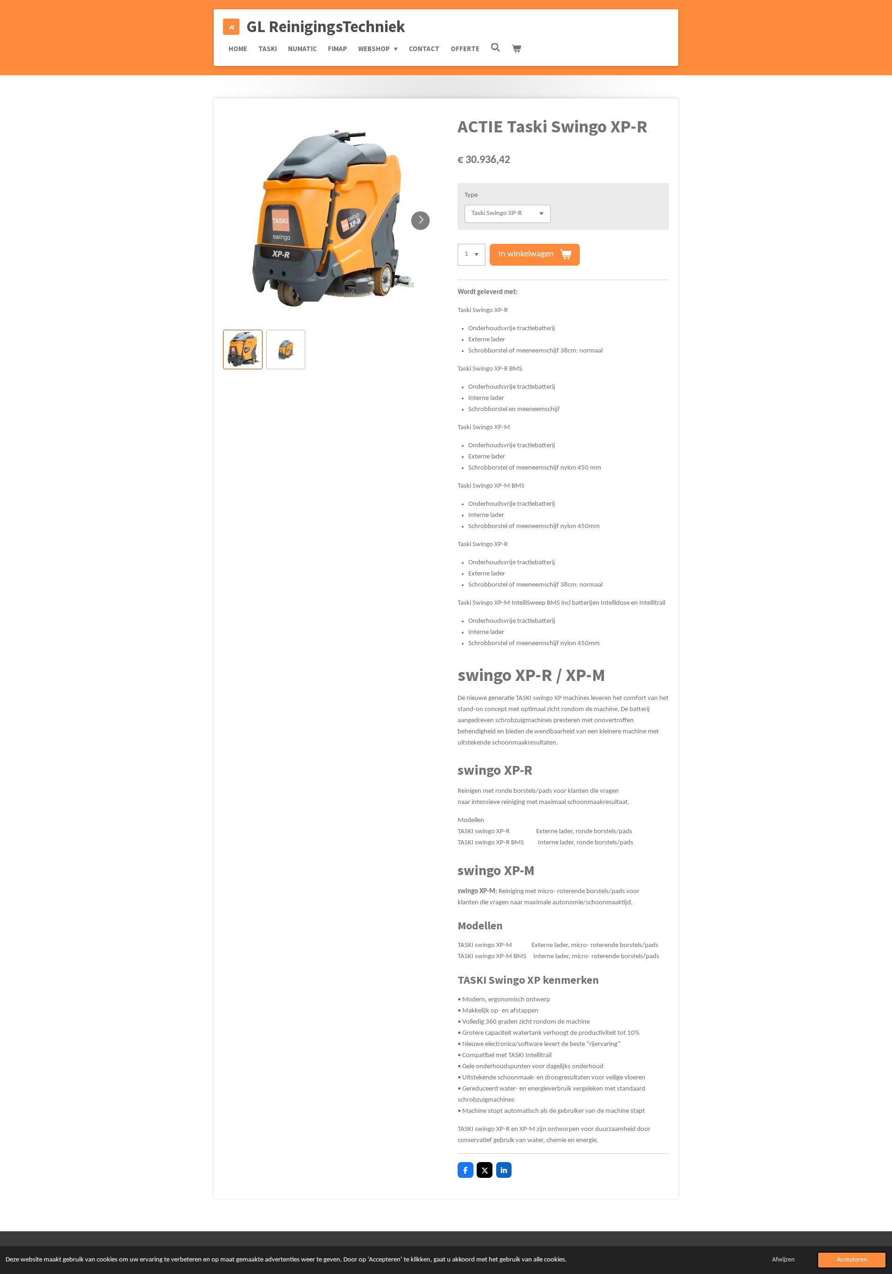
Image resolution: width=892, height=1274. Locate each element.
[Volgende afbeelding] (420, 220)
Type (471, 195)
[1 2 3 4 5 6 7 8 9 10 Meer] (471, 255)
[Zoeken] (495, 47)
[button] (242, 349)
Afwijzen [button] (783, 1260)
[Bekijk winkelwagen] (516, 49)
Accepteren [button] (852, 1260)
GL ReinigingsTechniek (325, 26)
